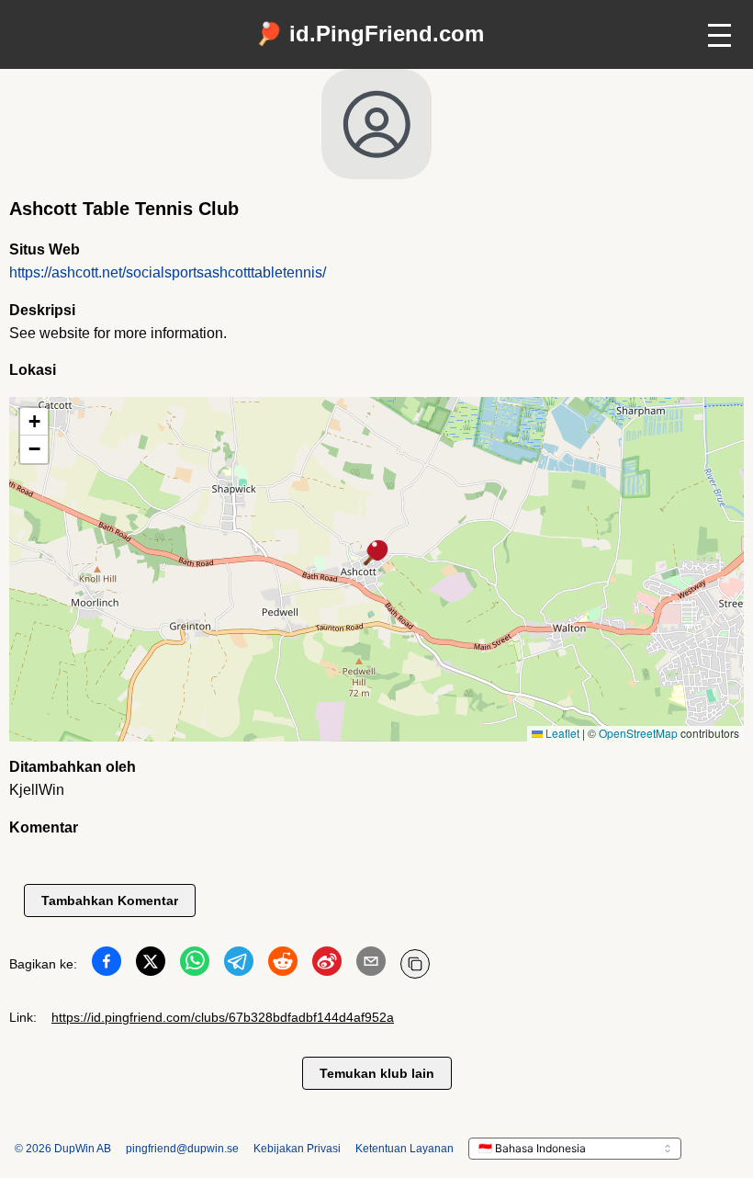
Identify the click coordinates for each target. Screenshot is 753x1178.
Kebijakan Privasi (297, 1148)
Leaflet (561, 733)
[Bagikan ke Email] (371, 964)
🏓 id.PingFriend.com (369, 33)
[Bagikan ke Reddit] (283, 964)
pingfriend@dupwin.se (182, 1148)
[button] (376, 554)
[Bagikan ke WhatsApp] (194, 964)
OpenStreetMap (638, 733)
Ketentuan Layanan (404, 1148)
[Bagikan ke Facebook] (106, 964)
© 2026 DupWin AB (63, 1148)
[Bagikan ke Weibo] (327, 964)
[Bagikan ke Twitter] (150, 964)
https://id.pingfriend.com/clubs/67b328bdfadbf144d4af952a (222, 1017)
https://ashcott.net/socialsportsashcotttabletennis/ (167, 272)
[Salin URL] (415, 964)
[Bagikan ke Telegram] (238, 964)
